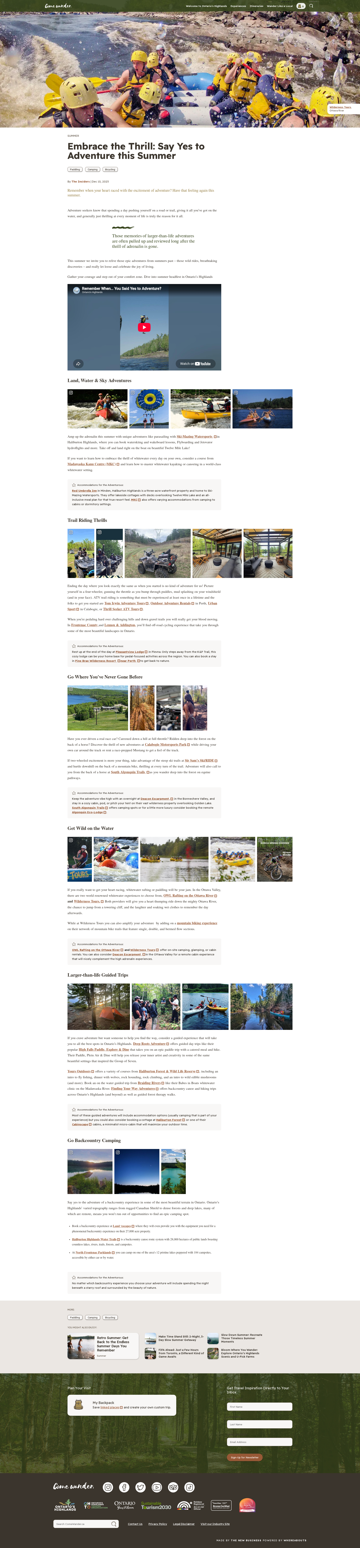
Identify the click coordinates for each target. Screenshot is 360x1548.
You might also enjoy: (82, 1327)
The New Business (246, 1540)
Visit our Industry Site (215, 1524)
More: (71, 1309)
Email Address (237, 1434)
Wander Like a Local (280, 6)
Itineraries (256, 6)
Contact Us (135, 1524)
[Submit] (113, 1524)
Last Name (234, 1416)
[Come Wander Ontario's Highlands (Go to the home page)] (58, 6)
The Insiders (80, 181)
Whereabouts (295, 1540)
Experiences (238, 6)
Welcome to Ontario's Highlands (206, 6)
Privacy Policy (157, 1524)
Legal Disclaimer (184, 1524)
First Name (234, 1399)
